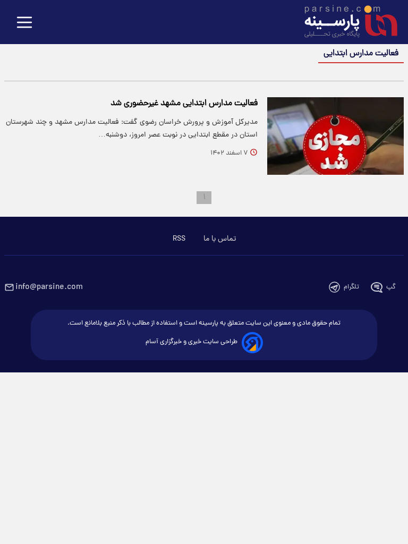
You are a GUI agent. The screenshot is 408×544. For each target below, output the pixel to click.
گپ (391, 287)
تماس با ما (219, 239)
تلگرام (351, 287)
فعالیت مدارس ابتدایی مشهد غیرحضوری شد (184, 103)
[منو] (24, 23)
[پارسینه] (345, 23)
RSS (179, 239)
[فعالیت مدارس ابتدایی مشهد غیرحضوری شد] (335, 136)
